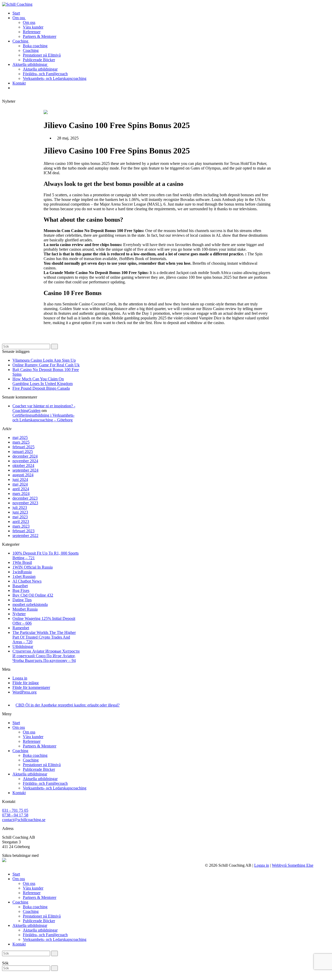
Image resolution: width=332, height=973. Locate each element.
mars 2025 (21, 442)
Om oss (18, 727)
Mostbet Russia (25, 609)
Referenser (31, 741)
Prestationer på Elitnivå (42, 764)
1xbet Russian (24, 576)
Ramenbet (20, 628)
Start (16, 722)
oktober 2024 (23, 465)
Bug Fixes (20, 590)
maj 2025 (20, 437)
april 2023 (20, 521)
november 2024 (25, 461)
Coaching (20, 750)
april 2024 (20, 489)
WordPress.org (24, 692)
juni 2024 (20, 479)
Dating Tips (22, 600)
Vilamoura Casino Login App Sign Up (44, 360)
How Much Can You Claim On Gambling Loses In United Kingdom (42, 381)
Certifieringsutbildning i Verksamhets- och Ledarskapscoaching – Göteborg (43, 417)
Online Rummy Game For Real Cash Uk (46, 365)
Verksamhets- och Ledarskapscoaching (54, 788)
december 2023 (25, 498)
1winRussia (22, 572)
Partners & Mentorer (39, 746)
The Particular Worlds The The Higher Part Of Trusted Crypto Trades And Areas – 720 (44, 637)
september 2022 (25, 535)
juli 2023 (19, 507)
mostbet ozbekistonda (30, 604)
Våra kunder (33, 736)
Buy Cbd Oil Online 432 (32, 595)
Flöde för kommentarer (31, 687)
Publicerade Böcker (39, 769)
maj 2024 (20, 484)
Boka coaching (35, 755)
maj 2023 (20, 517)
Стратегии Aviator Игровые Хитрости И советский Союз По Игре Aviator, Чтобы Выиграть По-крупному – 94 (46, 656)
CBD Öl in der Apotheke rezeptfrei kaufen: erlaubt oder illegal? (68, 705)
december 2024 (25, 456)
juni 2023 (20, 512)
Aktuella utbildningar (29, 774)
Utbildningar (22, 646)
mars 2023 (21, 526)
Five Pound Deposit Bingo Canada (41, 388)
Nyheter (19, 614)
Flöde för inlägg (25, 683)
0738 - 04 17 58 (15, 815)
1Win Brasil (22, 562)
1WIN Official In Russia (32, 567)
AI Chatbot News (27, 581)
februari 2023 (23, 531)
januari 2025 (22, 451)
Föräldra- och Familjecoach (45, 783)
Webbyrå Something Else (292, 865)
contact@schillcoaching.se (23, 819)
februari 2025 (23, 447)
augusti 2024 (22, 475)
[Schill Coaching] (17, 4)
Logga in (19, 678)
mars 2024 (21, 493)
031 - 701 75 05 (15, 810)
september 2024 (25, 470)
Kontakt (19, 792)
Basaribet (20, 586)
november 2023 (25, 503)
